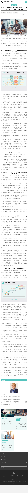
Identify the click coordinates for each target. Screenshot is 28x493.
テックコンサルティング (11, 475)
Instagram (17, 473)
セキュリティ (24, 481)
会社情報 (2, 453)
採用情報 (2, 467)
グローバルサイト (20, 476)
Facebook (11, 473)
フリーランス (13, 476)
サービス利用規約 (18, 481)
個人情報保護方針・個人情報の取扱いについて (8, 481)
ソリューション (3, 456)
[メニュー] (26, 2)
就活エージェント (6, 476)
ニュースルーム (3, 465)
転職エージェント (20, 475)
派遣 (4, 475)
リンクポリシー (13, 483)
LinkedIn (14, 473)
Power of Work (3, 462)
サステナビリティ (4, 459)
